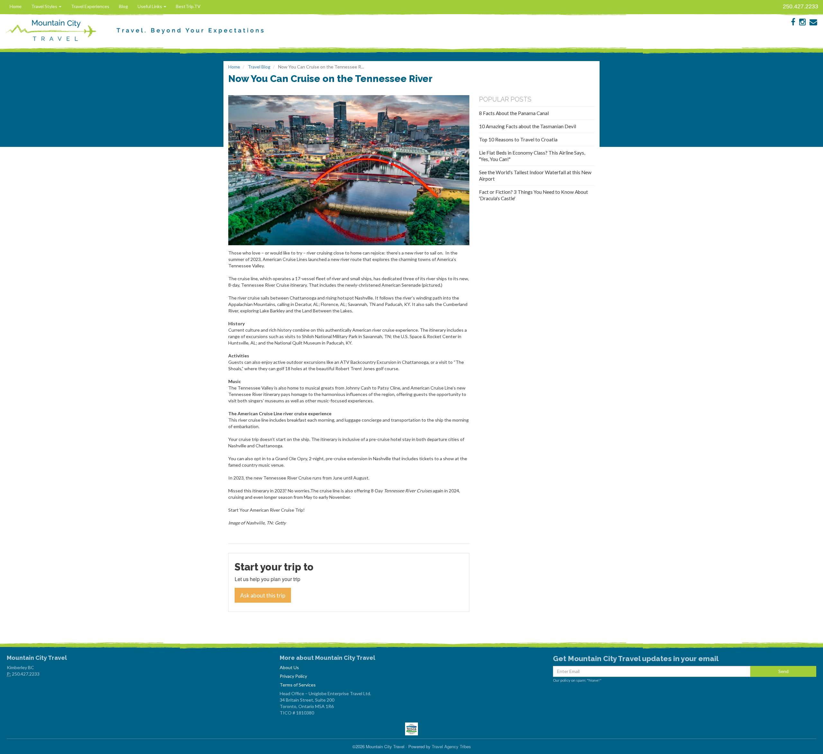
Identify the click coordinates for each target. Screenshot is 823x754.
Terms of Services (298, 684)
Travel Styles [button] (44, 6)
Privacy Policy (293, 676)
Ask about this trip (262, 595)
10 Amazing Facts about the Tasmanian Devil (527, 126)
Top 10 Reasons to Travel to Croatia (518, 139)
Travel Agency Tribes (451, 746)
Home (16, 6)
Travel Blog (259, 66)
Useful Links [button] (150, 6)
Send (783, 671)
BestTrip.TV (188, 6)
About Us (289, 667)
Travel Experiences (90, 6)
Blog (123, 6)
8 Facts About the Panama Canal (514, 113)
